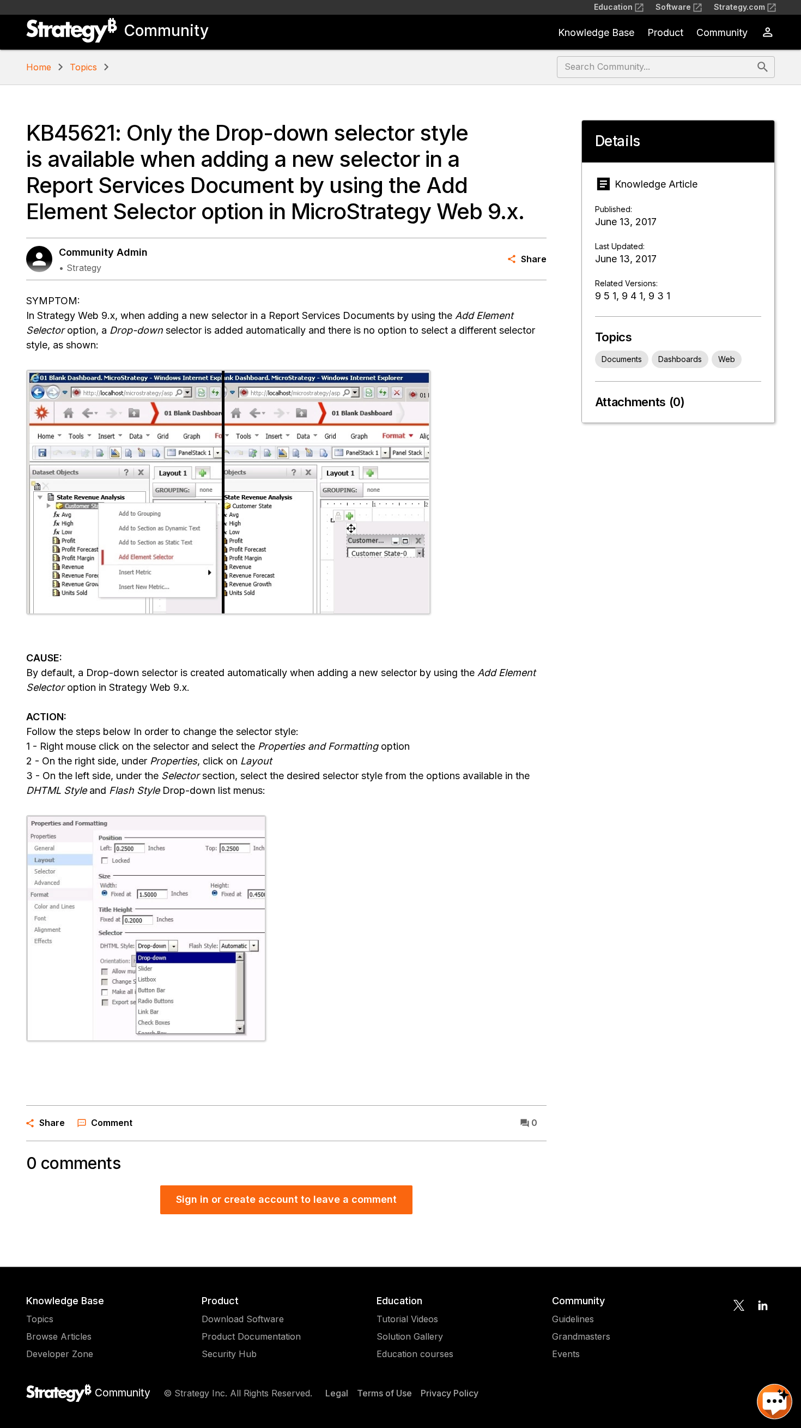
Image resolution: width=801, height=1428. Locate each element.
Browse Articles (59, 1336)
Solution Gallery (410, 1336)
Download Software (243, 1318)
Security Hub (229, 1353)
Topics (83, 67)
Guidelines (573, 1318)
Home (38, 67)
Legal (336, 1393)
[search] (763, 67)
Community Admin (103, 252)
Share (534, 259)
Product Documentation (251, 1336)
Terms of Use (384, 1393)
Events (566, 1353)
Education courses (415, 1353)
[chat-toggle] (774, 1401)
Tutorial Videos (407, 1318)
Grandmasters (581, 1336)
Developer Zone (59, 1353)
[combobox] (655, 67)
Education (613, 6)
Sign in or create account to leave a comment (286, 1199)
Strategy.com (739, 6)
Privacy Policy (449, 1393)
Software (673, 6)
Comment (111, 1122)
